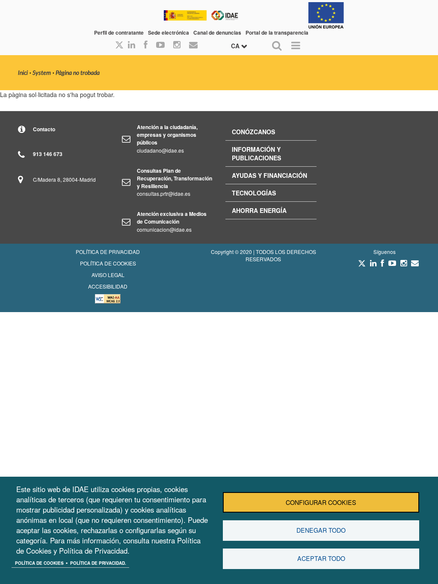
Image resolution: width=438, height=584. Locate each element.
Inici (23, 73)
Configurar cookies (321, 502)
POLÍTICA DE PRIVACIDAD (108, 251)
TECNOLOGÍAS (254, 193)
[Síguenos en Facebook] (145, 45)
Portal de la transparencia (277, 32)
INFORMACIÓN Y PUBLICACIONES (256, 153)
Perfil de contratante (119, 32)
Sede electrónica (168, 32)
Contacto (44, 129)
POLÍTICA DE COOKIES (108, 263)
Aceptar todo (321, 558)
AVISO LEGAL (108, 274)
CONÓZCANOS (253, 131)
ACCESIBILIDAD (107, 286)
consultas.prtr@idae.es (163, 193)
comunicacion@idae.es (164, 229)
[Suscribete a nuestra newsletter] (193, 45)
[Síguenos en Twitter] (362, 265)
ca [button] (236, 45)
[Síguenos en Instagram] (177, 45)
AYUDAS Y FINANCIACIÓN (269, 175)
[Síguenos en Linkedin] (131, 45)
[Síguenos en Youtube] (160, 45)
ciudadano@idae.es (160, 150)
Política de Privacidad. (98, 563)
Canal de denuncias (217, 32)
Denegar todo (321, 530)
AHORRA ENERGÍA (259, 210)
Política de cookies (39, 563)
